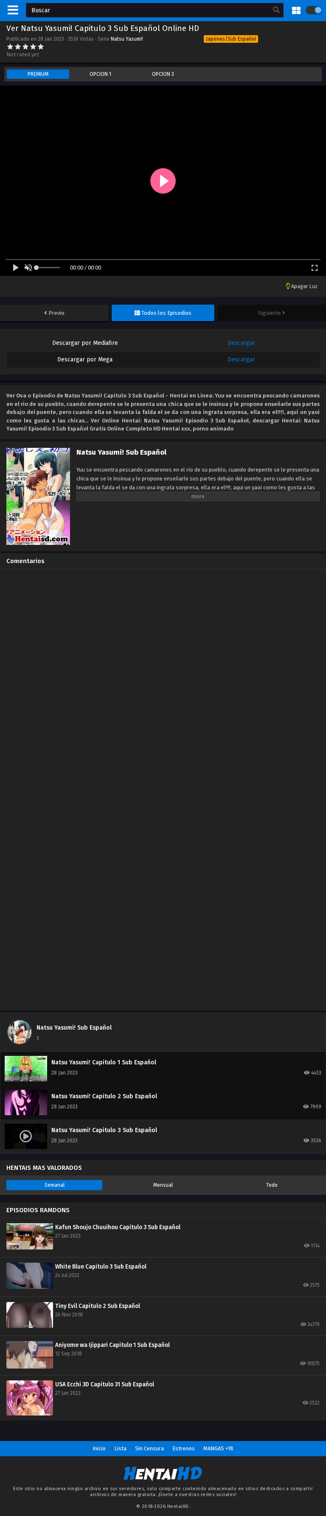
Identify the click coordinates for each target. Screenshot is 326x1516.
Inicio (99, 1448)
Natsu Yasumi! (127, 39)
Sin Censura (149, 1448)
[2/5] (18, 46)
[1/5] (10, 46)
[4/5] (33, 46)
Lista (120, 1448)
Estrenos (183, 1448)
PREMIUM (38, 74)
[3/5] (25, 46)
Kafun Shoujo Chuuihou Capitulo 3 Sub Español (117, 1227)
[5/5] (41, 46)
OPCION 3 (163, 74)
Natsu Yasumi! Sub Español (74, 1027)
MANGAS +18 (218, 1448)
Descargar (241, 343)
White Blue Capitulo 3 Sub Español (100, 1266)
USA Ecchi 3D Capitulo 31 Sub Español (104, 1384)
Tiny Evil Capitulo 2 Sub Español (97, 1306)
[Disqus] (163, 681)
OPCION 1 (100, 74)
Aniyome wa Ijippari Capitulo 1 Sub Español (112, 1345)
